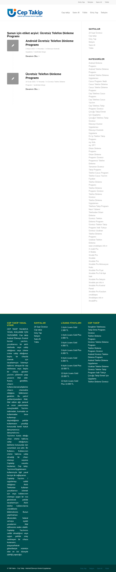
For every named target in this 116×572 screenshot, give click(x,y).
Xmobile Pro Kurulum (97, 292)
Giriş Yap (81, 2)
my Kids (92, 142)
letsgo (44, 52)
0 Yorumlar (40, 49)
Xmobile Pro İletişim (97, 279)
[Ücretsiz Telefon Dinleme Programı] (13, 78)
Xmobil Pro (93, 255)
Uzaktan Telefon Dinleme (98, 366)
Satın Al (99, 2)
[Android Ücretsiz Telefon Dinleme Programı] (13, 45)
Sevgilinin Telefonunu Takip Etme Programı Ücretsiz (96, 330)
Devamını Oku (31, 56)
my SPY (92, 145)
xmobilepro (93, 295)
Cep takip (92, 36)
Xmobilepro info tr (96, 298)
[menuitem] (81, 2)
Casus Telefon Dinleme (98, 84)
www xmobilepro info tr (98, 246)
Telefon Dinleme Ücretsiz (98, 382)
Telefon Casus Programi (98, 173)
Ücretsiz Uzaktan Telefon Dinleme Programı (96, 234)
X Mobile (92, 252)
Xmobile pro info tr (96, 282)
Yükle (107, 2)
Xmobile (92, 258)
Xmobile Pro (94, 261)
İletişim (90, 2)
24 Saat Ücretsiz (95, 33)
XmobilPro (93, 301)
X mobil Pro (93, 249)
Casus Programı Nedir (98, 81)
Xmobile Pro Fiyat (96, 270)
